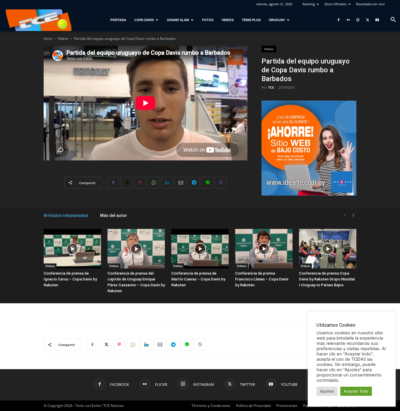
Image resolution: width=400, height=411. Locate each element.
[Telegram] (194, 183)
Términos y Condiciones (211, 405)
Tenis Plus (251, 20)
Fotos (207, 20)
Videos (228, 20)
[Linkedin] (167, 183)
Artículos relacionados (66, 215)
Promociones (287, 405)
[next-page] (353, 215)
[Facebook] (338, 20)
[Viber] (221, 183)
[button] (393, 20)
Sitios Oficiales (335, 4)
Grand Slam (178, 20)
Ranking (308, 4)
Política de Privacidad (253, 405)
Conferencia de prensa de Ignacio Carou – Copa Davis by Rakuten (70, 279)
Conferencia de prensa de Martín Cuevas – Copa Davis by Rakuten (198, 279)
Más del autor (113, 215)
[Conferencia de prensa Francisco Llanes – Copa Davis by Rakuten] (264, 248)
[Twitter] (367, 20)
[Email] (180, 183)
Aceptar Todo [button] (356, 391)
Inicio (48, 38)
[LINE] (207, 183)
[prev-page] (345, 215)
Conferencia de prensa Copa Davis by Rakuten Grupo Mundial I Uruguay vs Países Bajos (327, 279)
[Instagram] (357, 20)
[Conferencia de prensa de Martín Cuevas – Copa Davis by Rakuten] (200, 248)
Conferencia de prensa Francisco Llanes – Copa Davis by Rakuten (261, 279)
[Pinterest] (140, 183)
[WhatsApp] (153, 183)
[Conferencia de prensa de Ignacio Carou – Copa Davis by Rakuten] (72, 248)
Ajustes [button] (327, 391)
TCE (271, 87)
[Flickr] (348, 20)
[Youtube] (377, 20)
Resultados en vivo (370, 4)
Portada (118, 20)
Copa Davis (144, 20)
